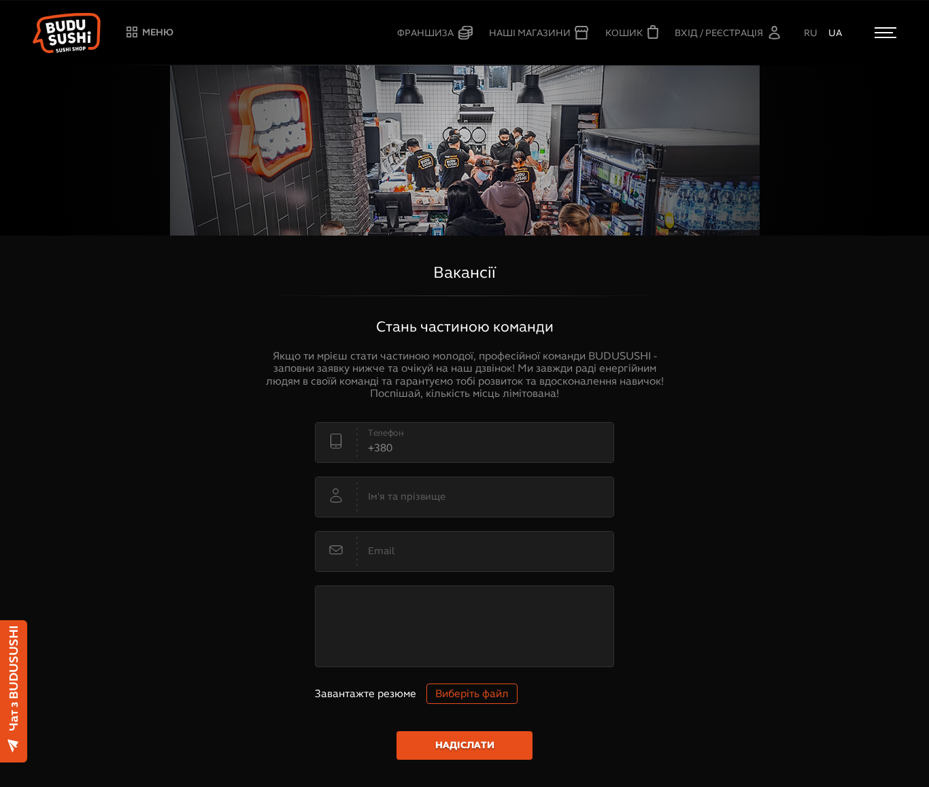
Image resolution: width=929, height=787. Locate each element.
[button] (67, 33)
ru (810, 33)
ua (835, 33)
